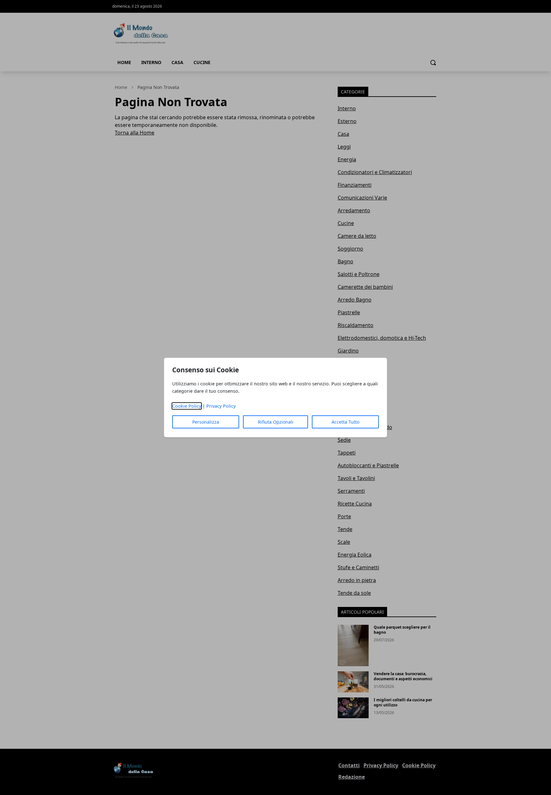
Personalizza (205, 422)
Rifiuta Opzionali (275, 422)
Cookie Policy (186, 406)
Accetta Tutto (345, 422)
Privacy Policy (221, 406)
